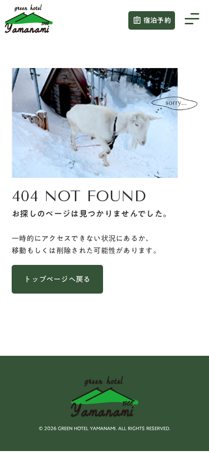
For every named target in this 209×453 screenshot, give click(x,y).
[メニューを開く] (192, 20)
